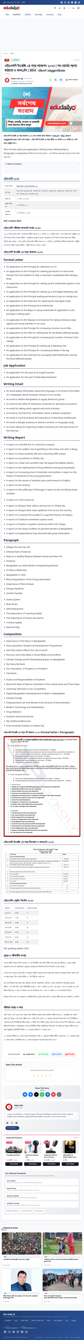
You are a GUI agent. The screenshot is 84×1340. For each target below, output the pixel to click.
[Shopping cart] (55, 8)
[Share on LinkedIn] (47, 1094)
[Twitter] (65, 2)
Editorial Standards (12, 1211)
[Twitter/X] (9, 1332)
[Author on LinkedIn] (16, 1123)
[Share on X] (36, 1094)
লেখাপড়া (28, 15)
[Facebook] (61, 2)
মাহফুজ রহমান (16, 79)
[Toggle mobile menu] (78, 8)
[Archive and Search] (64, 8)
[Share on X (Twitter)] (55, 80)
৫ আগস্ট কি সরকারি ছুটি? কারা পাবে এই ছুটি (16, 1259)
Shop (59, 15)
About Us (60, 1337)
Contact (66, 1337)
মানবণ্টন (56, 135)
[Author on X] (12, 1123)
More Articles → (12, 1128)
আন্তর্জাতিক (16, 15)
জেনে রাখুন (38, 15)
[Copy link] (59, 1094)
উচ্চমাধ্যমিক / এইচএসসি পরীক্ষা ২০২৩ (27, 186)
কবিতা (48, 1321)
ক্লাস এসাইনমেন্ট (58, 1321)
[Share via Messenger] (30, 1094)
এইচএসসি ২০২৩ (11, 178)
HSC (63, 135)
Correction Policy (26, 1211)
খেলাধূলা (73, 1321)
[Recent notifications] (60, 8)
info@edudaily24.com (29, 1328)
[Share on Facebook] (61, 80)
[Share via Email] (53, 1094)
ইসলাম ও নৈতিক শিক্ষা (37, 1321)
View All (76, 1138)
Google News (76, 1337)
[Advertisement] (42, 33)
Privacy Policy (39, 1337)
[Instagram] (68, 2)
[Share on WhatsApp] (50, 80)
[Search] (69, 8)
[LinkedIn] (75, 2)
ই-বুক (15, 1321)
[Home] (12, 8)
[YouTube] (72, 2)
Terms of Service (50, 1337)
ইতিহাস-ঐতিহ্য (24, 1321)
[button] (42, 164)
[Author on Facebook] (7, 1123)
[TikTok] (79, 2)
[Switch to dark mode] (73, 8)
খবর (7, 15)
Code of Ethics (39, 1211)
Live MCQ (49, 15)
